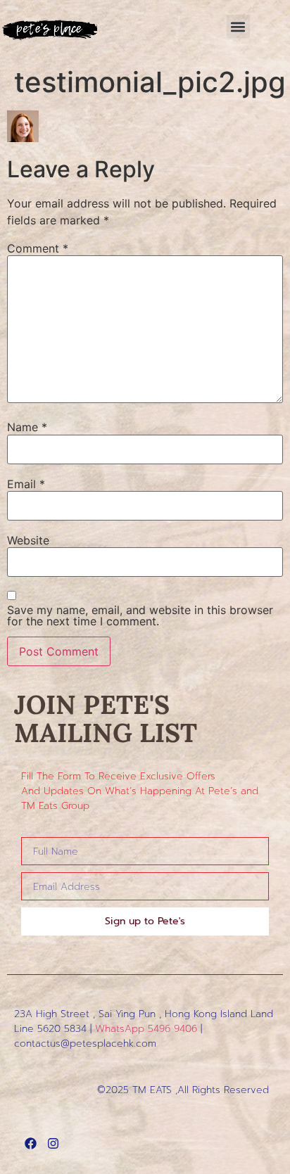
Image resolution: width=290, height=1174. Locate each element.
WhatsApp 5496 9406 (146, 1028)
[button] (238, 26)
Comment (37, 248)
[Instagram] (53, 1143)
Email (26, 484)
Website (28, 540)
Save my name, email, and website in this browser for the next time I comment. (140, 615)
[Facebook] (30, 1143)
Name (27, 427)
